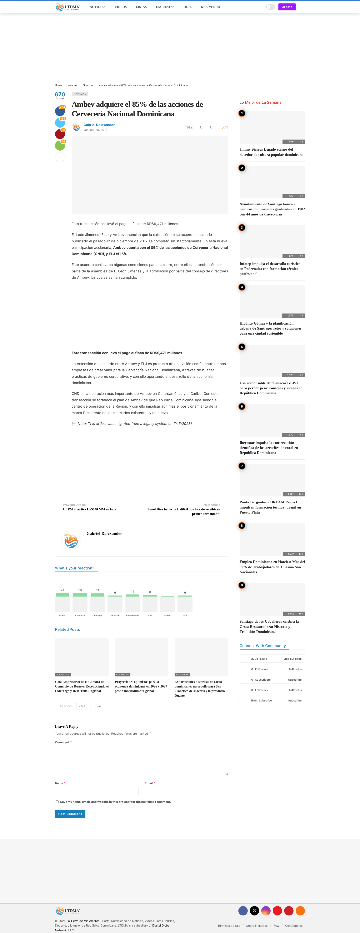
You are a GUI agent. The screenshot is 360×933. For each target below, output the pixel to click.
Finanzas (80, 93)
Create (287, 7)
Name (60, 783)
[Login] (302, 7)
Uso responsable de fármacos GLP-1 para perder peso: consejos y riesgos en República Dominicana (271, 388)
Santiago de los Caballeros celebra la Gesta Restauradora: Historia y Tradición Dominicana (269, 626)
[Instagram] (266, 910)
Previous (66, 706)
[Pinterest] (289, 910)
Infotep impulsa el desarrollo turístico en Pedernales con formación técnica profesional (270, 269)
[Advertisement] (180, 48)
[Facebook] (243, 910)
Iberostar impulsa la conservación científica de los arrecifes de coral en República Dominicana (269, 448)
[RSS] (300, 910)
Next (82, 706)
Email (150, 783)
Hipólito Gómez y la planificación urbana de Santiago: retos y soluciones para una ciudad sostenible (270, 328)
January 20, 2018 (96, 129)
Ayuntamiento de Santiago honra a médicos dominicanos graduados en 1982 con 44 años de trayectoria (272, 209)
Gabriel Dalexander (99, 125)
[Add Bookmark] (60, 175)
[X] (254, 910)
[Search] (260, 7)
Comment (63, 742)
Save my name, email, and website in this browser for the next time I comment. (115, 801)
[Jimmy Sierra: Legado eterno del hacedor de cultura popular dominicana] (272, 127)
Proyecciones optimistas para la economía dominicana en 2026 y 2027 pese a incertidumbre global (141, 686)
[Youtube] (277, 910)
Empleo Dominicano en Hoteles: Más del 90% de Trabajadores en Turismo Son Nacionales (272, 567)
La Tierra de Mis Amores (82, 921)
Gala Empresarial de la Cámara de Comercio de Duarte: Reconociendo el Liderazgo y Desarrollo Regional (82, 686)
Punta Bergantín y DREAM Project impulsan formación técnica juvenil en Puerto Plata (270, 507)
